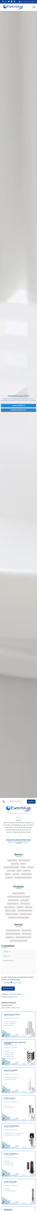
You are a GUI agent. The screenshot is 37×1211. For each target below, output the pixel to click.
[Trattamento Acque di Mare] (18, 808)
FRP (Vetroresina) (9, 1052)
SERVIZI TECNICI (26, 930)
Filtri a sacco (24, 900)
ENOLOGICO (15, 874)
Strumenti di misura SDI (25, 910)
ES (30, 1)
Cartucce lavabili (9, 1025)
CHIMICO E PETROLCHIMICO (11, 867)
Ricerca (31, 801)
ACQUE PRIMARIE (12, 860)
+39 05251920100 (14, 994)
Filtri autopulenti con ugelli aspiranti (14, 1133)
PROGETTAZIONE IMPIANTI (13, 933)
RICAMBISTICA (10, 937)
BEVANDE (7, 874)
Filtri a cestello (10, 907)
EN (25, 1)
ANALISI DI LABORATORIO (13, 930)
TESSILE (23, 867)
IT (21, 1)
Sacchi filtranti (13, 900)
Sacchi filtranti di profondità (12, 1077)
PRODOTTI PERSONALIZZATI (23, 937)
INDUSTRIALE (15, 863)
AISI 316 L (7, 1051)
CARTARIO (30, 867)
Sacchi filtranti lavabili (10, 1079)
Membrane (20, 907)
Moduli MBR (28, 907)
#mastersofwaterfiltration (18, 841)
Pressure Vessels (25, 914)
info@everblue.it (12, 997)
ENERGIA (23, 863)
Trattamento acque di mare (23, 877)
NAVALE (19, 870)
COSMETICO (9, 877)
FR (34, 1)
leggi (17, 979)
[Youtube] (9, 2)
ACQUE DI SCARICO (24, 860)
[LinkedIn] (11, 2)
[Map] (14, 2)
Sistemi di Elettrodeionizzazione (18, 917)
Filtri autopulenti (12, 903)
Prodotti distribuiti (12, 914)
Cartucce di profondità (10, 1021)
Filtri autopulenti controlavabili (13, 1135)
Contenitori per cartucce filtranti (18, 896)
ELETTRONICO (11, 870)
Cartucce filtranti (18, 893)
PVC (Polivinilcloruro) (10, 1058)
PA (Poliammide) (9, 1054)
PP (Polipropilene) (9, 1056)
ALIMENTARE (26, 870)
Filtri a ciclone (25, 903)
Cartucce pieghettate (10, 1023)
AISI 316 (7, 1105)
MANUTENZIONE (26, 933)
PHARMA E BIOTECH (26, 874)
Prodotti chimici (10, 910)
